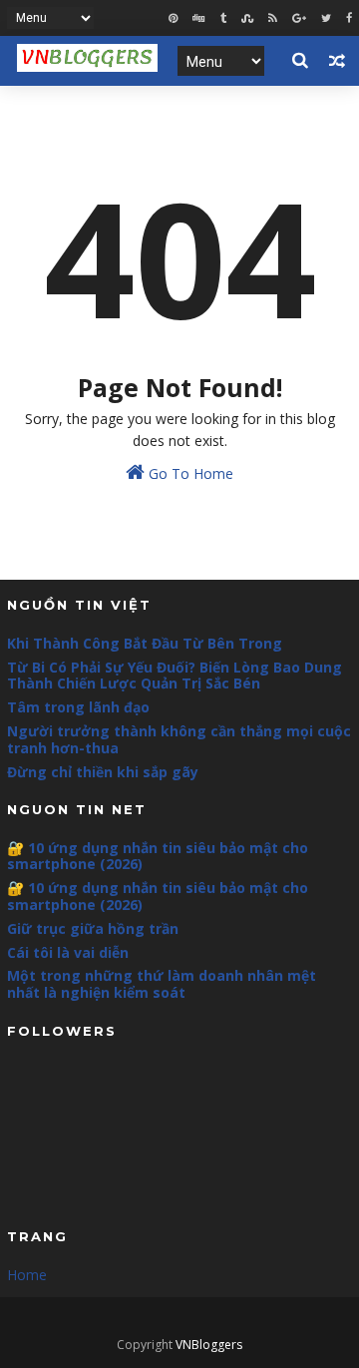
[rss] (272, 18)
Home (27, 1274)
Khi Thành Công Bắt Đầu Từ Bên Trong (144, 643)
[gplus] (299, 18)
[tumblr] (223, 18)
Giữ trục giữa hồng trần (93, 928)
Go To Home (189, 473)
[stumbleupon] (247, 18)
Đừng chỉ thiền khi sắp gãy (102, 771)
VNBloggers (209, 1344)
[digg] (198, 18)
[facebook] (349, 18)
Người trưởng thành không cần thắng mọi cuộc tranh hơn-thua (179, 739)
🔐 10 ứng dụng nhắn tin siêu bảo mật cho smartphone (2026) (157, 856)
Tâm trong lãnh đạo (78, 706)
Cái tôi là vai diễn (68, 952)
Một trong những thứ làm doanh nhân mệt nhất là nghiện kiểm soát (161, 984)
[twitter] (326, 18)
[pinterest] (173, 18)
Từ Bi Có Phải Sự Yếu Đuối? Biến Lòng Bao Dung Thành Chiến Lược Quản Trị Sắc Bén (174, 675)
